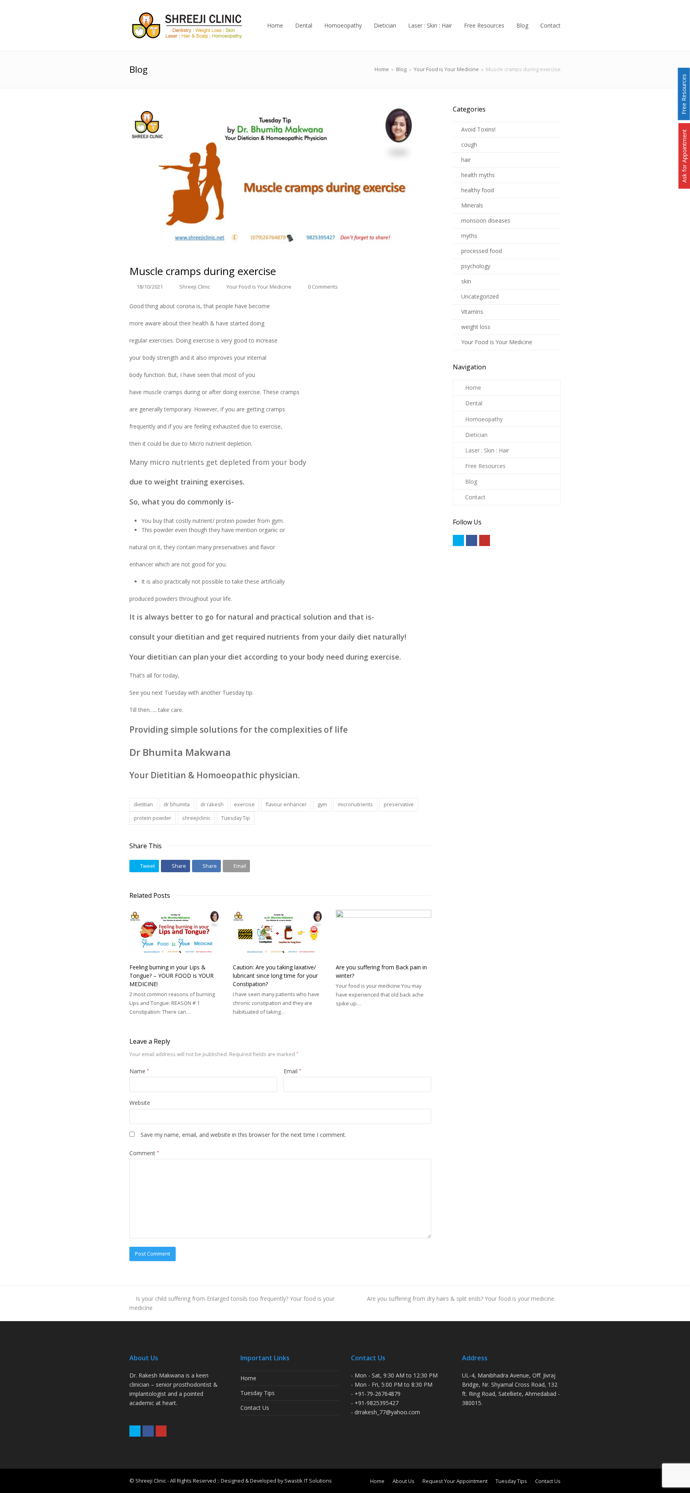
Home (382, 69)
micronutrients (355, 804)
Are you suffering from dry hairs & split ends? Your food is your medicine (460, 1298)
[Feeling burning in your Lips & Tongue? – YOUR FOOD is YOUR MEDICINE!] (177, 933)
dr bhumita (177, 804)
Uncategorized (480, 296)
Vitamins (472, 311)
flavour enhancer (286, 804)
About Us (403, 1481)
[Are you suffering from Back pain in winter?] (383, 933)
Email (292, 1071)
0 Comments (323, 286)
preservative (399, 804)
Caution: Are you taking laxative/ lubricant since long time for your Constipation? (275, 975)
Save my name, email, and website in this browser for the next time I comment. (243, 1134)
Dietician (476, 435)
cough (469, 144)
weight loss (475, 327)
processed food (481, 251)
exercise (244, 804)
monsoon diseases (485, 220)
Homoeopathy (484, 419)
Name (139, 1071)
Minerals (472, 205)
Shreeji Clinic (194, 286)
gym (322, 804)
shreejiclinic (196, 817)
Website (139, 1102)
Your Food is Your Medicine (258, 286)
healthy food (477, 190)
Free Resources (485, 466)
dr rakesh (212, 804)
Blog (471, 481)
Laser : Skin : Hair (487, 450)
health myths (478, 175)
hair (466, 159)
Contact (475, 497)
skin (466, 281)
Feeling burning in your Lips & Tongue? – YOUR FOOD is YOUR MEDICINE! (171, 975)
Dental (473, 403)
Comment (144, 1153)
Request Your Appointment (455, 1481)
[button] (144, 866)
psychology (475, 266)
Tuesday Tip (235, 817)
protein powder (152, 817)
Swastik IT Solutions (308, 1480)
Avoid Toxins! (478, 129)
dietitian (143, 804)
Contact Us (254, 1407)
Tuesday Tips (257, 1393)
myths (469, 235)
